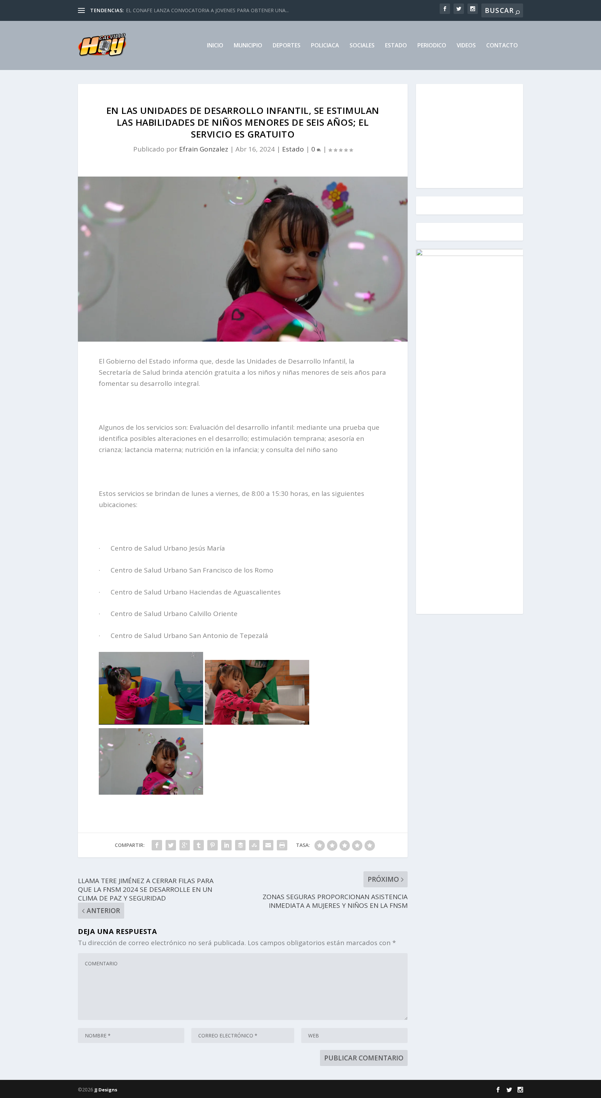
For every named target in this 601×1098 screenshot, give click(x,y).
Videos (466, 45)
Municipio (248, 45)
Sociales (362, 45)
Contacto (502, 45)
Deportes (286, 45)
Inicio (215, 45)
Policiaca (325, 45)
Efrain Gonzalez (203, 149)
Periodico (431, 45)
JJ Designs (106, 1090)
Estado (396, 45)
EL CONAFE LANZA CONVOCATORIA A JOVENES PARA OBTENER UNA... (207, 10)
